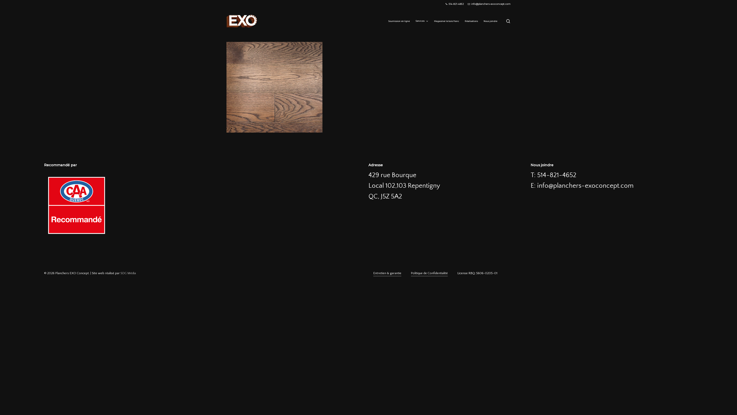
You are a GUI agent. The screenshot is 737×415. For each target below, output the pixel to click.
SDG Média (128, 273)
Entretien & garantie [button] (387, 273)
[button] (477, 273)
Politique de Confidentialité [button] (429, 273)
